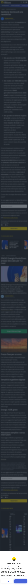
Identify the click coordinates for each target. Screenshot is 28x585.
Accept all (20, 581)
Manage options (7, 581)
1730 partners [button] (10, 566)
